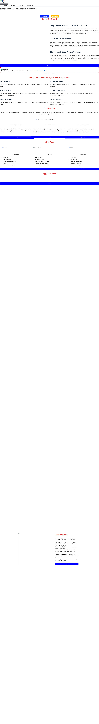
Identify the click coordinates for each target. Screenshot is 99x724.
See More (67, 563)
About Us (13, 5)
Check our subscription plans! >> (40, 70)
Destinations (30, 5)
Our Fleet (21, 5)
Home (5, 5)
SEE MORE (49, 183)
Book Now (49, 137)
